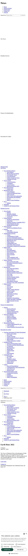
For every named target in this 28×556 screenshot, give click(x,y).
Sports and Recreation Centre (14, 343)
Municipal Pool (10, 347)
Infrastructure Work (11, 251)
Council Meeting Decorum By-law (15, 327)
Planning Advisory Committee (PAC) (16, 222)
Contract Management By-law (14, 324)
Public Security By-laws (13, 300)
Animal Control (11, 291)
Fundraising (10, 375)
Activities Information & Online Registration (15, 332)
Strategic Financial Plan (12, 311)
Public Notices (10, 242)
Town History (10, 172)
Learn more (3, 461)
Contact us (3, 464)
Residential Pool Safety (12, 225)
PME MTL (9, 230)
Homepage (6, 391)
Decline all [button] (20, 549)
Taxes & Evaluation (8, 314)
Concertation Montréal (12, 232)
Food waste (10, 275)
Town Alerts (10, 286)
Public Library (10, 361)
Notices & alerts (8, 8)
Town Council (7, 180)
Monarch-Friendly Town (13, 271)
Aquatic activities (11, 336)
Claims (8, 235)
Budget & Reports (11, 309)
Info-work (9, 249)
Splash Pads (10, 349)
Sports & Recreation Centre (10, 371)
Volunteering (10, 363)
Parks (8, 352)
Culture (5, 364)
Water (8, 256)
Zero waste (9, 274)
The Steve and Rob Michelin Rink (15, 345)
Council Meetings (11, 182)
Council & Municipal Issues (14, 193)
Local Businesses (11, 176)
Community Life (8, 354)
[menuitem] (6, 12)
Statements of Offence (12, 293)
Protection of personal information (15, 239)
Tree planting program (12, 281)
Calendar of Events (11, 179)
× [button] (26, 533)
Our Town (6, 393)
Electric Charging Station (13, 277)
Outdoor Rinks (10, 350)
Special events (10, 370)
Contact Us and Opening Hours (11, 205)
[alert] (14, 544)
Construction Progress (12, 373)
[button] (14, 553)
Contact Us (6, 11)
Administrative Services (9, 233)
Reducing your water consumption (15, 282)
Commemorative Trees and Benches (16, 367)
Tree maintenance (11, 250)
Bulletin (9, 203)
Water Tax (9, 321)
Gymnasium (10, 346)
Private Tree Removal (12, 215)
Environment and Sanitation (14, 197)
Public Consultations (12, 377)
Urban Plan (9, 221)
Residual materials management (14, 272)
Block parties (10, 292)
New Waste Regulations (13, 268)
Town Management (8, 187)
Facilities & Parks (8, 342)
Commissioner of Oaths (12, 236)
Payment (9, 320)
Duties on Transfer (11, 317)
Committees (10, 183)
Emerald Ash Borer (11, 278)
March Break (10, 339)
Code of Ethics (10, 325)
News (5, 201)
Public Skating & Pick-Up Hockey (15, 338)
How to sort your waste (12, 261)
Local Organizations (12, 360)
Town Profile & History (9, 170)
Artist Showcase (11, 368)
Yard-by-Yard (10, 270)
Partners (6, 229)
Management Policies (9, 323)
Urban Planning (11, 191)
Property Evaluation (12, 318)
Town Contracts (11, 310)
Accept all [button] (7, 549)
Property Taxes (10, 316)
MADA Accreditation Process (14, 228)
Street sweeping (11, 254)
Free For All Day (11, 279)
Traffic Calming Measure (13, 289)
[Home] (14, 84)
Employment (7, 9)
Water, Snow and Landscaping (14, 196)
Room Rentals (10, 353)
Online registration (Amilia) (13, 340)
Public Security (10, 194)
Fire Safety (9, 296)
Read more (20, 541)
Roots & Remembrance (12, 366)
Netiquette (6, 204)
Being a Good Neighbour (13, 200)
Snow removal (10, 253)
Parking (9, 212)
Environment (7, 267)
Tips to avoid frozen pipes (13, 258)
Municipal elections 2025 (13, 186)
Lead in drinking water (12, 257)
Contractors (10, 216)
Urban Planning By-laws (13, 223)
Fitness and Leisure (11, 333)
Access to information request (14, 237)
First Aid (9, 288)
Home (5, 7)
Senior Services (7, 226)
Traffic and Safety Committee (14, 299)
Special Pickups (11, 265)
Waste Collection (8, 260)
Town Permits (7, 211)
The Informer (10, 356)
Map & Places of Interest (13, 173)
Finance (9, 198)
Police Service (10, 295)
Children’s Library (11, 359)
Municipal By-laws (8, 190)
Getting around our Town (13, 177)
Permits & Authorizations (13, 219)
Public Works (7, 247)
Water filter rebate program (13, 244)
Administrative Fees (12, 243)
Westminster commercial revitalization (16, 246)
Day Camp (9, 335)
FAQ (8, 302)
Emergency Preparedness (13, 298)
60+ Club (9, 357)
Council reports (10, 184)
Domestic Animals (11, 214)
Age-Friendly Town (12, 175)
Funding (9, 374)
